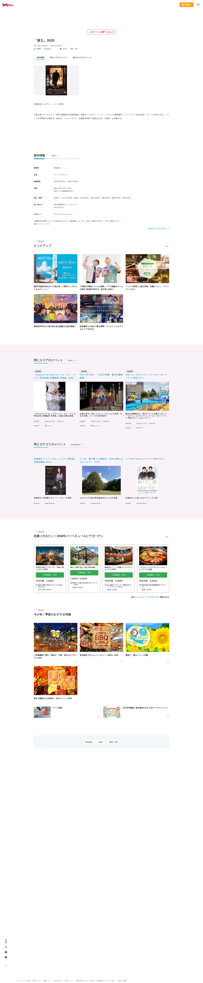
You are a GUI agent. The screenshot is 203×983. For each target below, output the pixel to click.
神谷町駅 (89, 742)
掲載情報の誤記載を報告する (158, 228)
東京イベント (69, 981)
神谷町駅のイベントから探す (106, 981)
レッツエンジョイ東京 (23, 981)
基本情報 (39, 155)
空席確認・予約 (50, 575)
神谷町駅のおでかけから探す (85, 981)
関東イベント (47, 981)
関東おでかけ (37, 981)
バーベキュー (141, 597)
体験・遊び (114, 742)
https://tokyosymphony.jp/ (63, 214)
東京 (101, 742)
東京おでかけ (58, 981)
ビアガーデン (153, 597)
